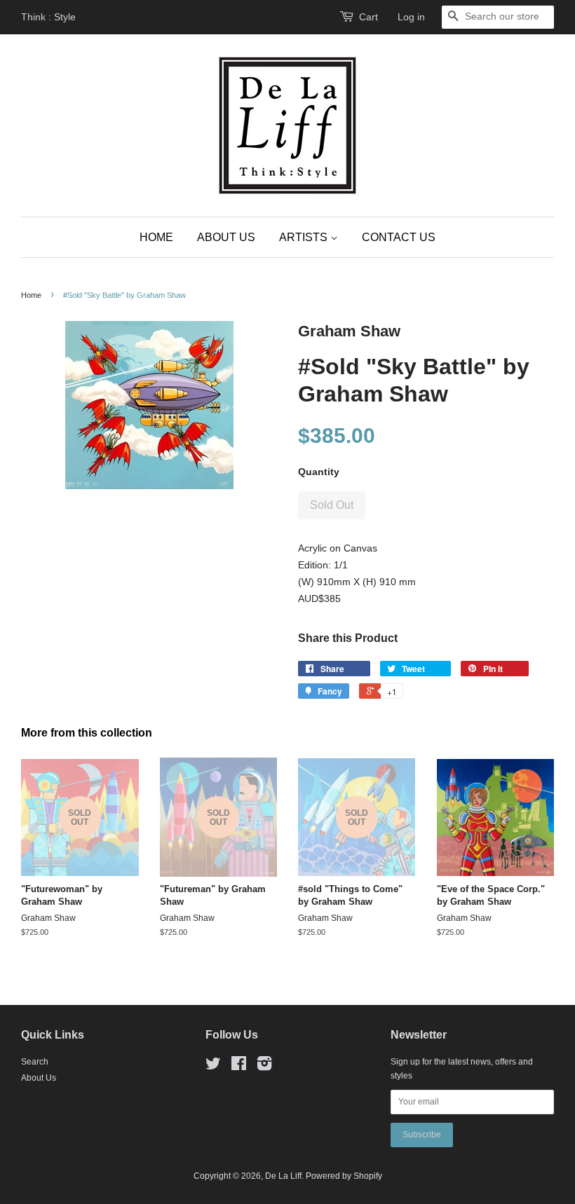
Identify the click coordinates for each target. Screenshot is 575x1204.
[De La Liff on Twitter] (213, 1067)
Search (34, 1062)
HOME (156, 237)
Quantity (318, 471)
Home (31, 295)
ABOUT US (226, 237)
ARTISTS (304, 237)
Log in (411, 16)
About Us (38, 1078)
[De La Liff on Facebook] (239, 1067)
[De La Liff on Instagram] (264, 1067)
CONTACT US (398, 237)
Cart (368, 16)
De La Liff (283, 1176)
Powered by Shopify (344, 1176)
